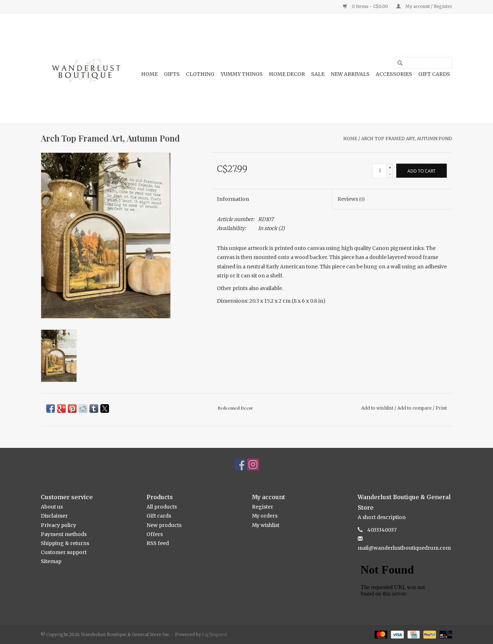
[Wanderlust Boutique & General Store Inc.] (85, 68)
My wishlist (265, 525)
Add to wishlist (377, 408)
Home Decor (287, 74)
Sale (317, 74)
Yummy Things (242, 74)
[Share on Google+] (61, 408)
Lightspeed (214, 634)
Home (149, 74)
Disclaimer (54, 516)
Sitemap (51, 561)
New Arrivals (350, 74)
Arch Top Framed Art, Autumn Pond (406, 138)
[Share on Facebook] (50, 408)
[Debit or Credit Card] (444, 634)
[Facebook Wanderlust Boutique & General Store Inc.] (240, 464)
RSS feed (158, 543)
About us (52, 506)
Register (262, 506)
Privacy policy (58, 525)
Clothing (200, 74)
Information (233, 199)
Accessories (394, 74)
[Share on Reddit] (83, 408)
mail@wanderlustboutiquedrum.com (404, 548)
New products (164, 525)
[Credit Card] (413, 634)
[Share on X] (104, 408)
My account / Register (428, 6)
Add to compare (415, 408)
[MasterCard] (380, 634)
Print (441, 408)
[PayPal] (429, 634)
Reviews (351, 199)
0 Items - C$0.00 (370, 6)
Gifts (172, 74)
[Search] (399, 63)
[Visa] (396, 634)
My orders (265, 516)
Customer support (64, 552)
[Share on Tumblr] (94, 408)
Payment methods (64, 534)
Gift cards (434, 74)
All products (162, 506)
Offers (155, 534)
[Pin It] (72, 408)
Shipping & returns (65, 543)
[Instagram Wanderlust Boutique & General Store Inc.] (253, 464)
